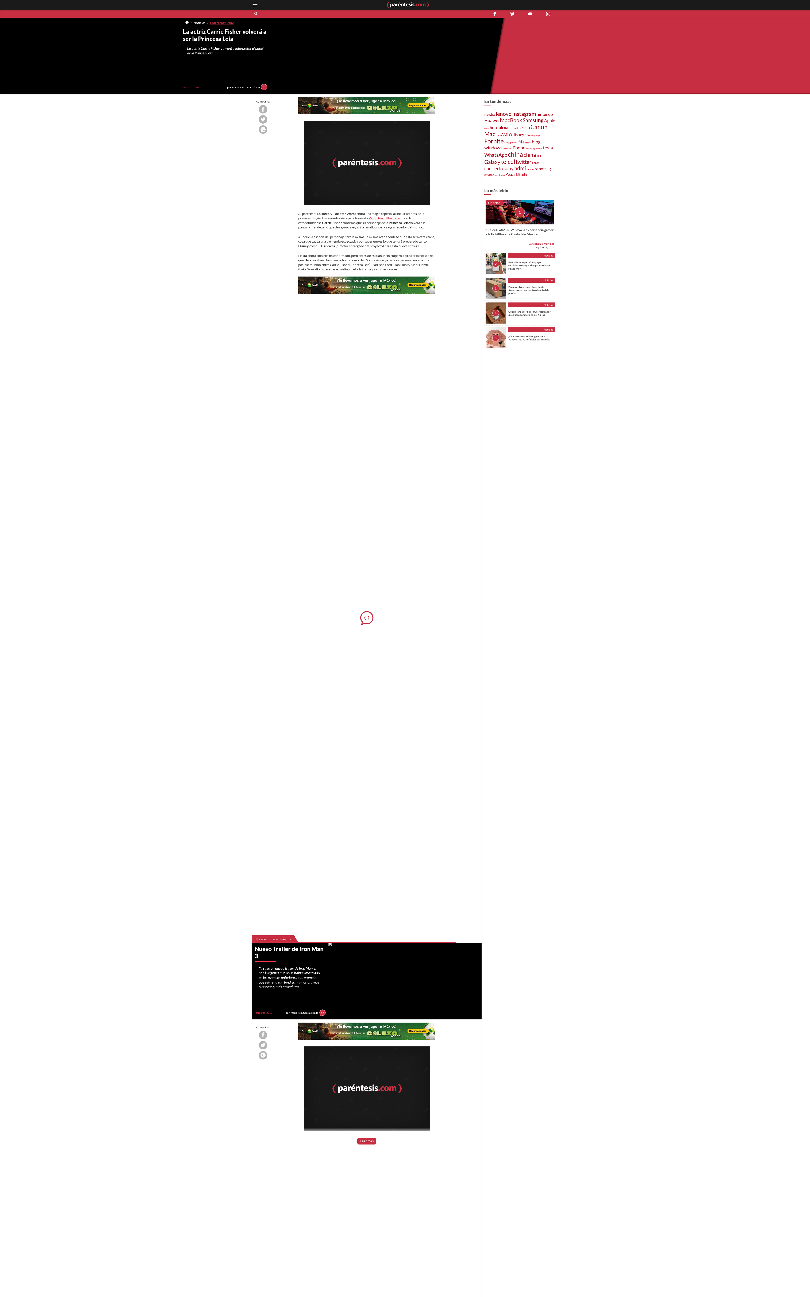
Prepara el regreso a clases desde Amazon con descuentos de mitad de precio (528, 290)
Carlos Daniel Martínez (541, 243)
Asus (511, 174)
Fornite (494, 141)
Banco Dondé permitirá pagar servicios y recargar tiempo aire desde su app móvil (529, 265)
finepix (486, 128)
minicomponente (534, 148)
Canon (539, 126)
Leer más (367, 1141)
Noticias (199, 23)
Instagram (524, 114)
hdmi (520, 168)
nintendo (545, 114)
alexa (503, 127)
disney (518, 134)
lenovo (504, 114)
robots (541, 168)
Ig (549, 168)
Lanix (535, 163)
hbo (527, 135)
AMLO (506, 134)
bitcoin (521, 174)
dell (539, 155)
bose (494, 127)
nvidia (489, 114)
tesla (548, 147)
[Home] (187, 23)
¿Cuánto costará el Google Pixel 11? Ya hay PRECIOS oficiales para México (529, 338)
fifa (521, 141)
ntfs (532, 135)
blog (536, 141)
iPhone (518, 147)
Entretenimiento (222, 23)
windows (493, 147)
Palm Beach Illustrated (385, 218)
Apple (549, 120)
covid (488, 175)
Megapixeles (511, 142)
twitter (524, 162)
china (515, 154)
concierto (493, 168)
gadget (537, 135)
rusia (498, 135)
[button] (256, 13)
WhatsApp (495, 155)
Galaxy (492, 162)
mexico (523, 127)
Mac (489, 133)
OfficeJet (507, 148)
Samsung (533, 120)
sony (509, 168)
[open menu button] (255, 5)
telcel (508, 161)
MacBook (511, 120)
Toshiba (530, 169)
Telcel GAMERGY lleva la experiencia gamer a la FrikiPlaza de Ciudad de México (520, 232)
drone (513, 128)
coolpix (528, 143)
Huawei (491, 120)
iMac (495, 175)
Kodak (501, 175)
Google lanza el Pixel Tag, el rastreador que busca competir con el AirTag (529, 313)
